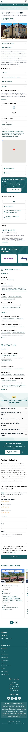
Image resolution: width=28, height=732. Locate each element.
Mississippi (15, 4)
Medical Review (4, 657)
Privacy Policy (5, 724)
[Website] (14, 202)
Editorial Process (5, 654)
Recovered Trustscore (6, 665)
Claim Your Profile (14, 190)
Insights (3, 668)
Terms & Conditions (14, 724)
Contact (3, 663)
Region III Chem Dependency (10, 585)
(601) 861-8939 (13, 452)
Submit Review (14, 557)
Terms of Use (11, 552)
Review (2, 531)
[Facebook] (8, 698)
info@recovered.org (14, 688)
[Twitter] (15, 698)
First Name (3, 516)
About (2, 8)
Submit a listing (4, 671)
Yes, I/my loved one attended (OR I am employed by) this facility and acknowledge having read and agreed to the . (15, 549)
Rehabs (7, 4)
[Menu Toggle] (25, 2)
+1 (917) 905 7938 (14, 690)
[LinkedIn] (19, 698)
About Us (3, 651)
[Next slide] (16, 622)
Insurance (8, 8)
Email (2, 523)
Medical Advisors (5, 660)
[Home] (2, 4)
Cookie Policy (23, 724)
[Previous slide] (12, 622)
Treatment (15, 8)
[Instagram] (12, 698)
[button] (14, 31)
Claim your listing (5, 674)
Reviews (22, 8)
